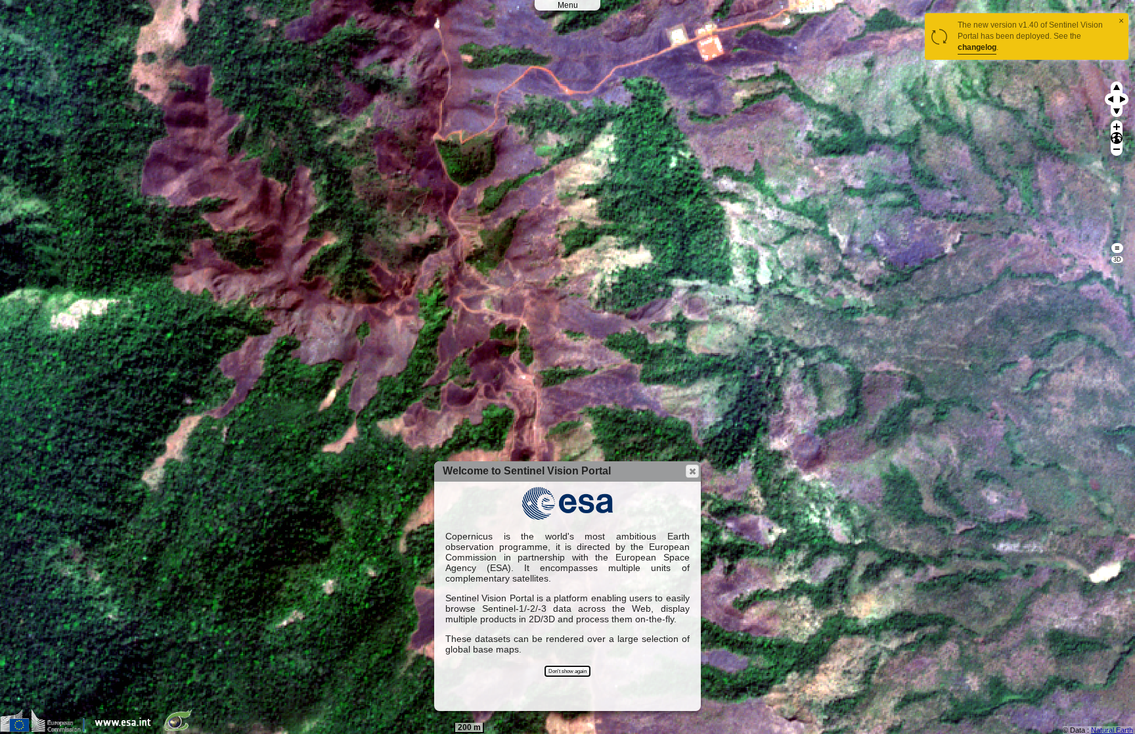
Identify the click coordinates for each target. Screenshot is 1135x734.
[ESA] (126, 729)
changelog (977, 47)
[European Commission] (45, 729)
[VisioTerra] (180, 729)
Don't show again (567, 671)
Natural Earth (1112, 730)
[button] (692, 471)
